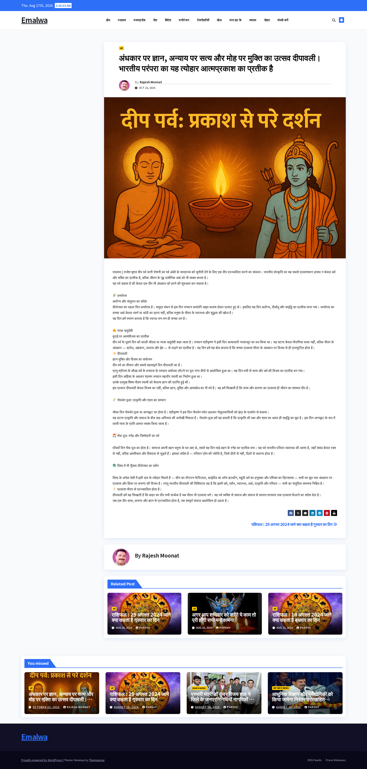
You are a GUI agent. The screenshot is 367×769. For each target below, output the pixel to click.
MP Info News (281, 688)
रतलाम (122, 20)
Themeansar (96, 760)
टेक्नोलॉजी (203, 20)
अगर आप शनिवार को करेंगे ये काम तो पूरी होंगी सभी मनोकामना (224, 617)
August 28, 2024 (126, 707)
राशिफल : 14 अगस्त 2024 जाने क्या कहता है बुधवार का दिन (302, 617)
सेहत (267, 20)
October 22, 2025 (46, 707)
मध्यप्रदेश (140, 20)
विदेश (168, 20)
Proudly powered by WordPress (42, 760)
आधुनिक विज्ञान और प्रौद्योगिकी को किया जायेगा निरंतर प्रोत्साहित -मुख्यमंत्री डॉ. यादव (302, 699)
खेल (219, 20)
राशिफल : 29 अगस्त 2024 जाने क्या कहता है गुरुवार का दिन (292, 524)
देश (155, 20)
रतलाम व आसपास (199, 688)
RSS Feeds (315, 760)
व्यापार (253, 20)
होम (108, 20)
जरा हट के (235, 20)
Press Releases (336, 760)
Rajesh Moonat (151, 82)
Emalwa (34, 20)
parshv (144, 627)
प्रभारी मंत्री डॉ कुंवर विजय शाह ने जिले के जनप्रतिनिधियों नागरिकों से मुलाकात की (222, 699)
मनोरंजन (184, 20)
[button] (334, 20)
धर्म (121, 48)
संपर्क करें (282, 20)
